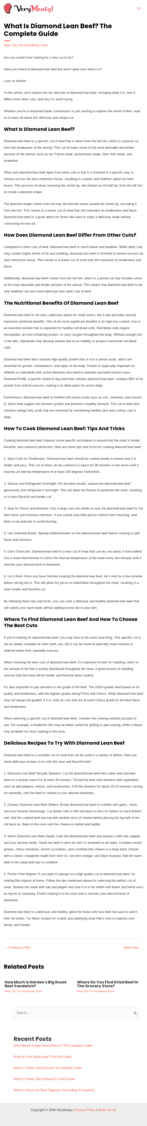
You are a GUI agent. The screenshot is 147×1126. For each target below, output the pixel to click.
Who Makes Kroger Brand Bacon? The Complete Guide (53, 1045)
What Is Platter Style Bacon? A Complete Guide (48, 1068)
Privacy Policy (85, 1110)
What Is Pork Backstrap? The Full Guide (42, 1057)
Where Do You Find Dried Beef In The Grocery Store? (107, 984)
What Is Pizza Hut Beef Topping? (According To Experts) (54, 1090)
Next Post (133, 947)
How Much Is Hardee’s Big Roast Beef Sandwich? (36, 984)
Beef (7, 45)
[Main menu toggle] (139, 8)
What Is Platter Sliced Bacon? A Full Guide (44, 1079)
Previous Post (17, 947)
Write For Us (107, 1110)
